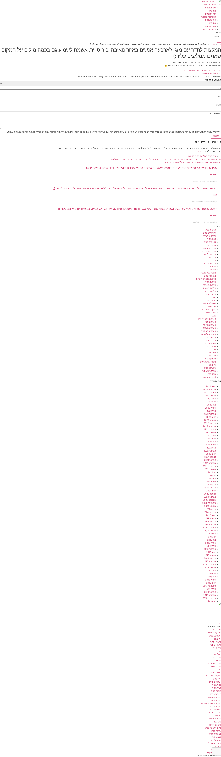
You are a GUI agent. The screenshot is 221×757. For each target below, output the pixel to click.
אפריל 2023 (210, 408)
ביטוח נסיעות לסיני (208, 361)
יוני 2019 (212, 536)
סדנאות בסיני (210, 263)
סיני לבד (212, 257)
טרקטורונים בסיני (208, 309)
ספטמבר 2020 (209, 503)
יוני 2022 (212, 438)
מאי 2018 (211, 576)
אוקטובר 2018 (209, 561)
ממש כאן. (198, 151)
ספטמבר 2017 (209, 586)
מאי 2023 (211, 404)
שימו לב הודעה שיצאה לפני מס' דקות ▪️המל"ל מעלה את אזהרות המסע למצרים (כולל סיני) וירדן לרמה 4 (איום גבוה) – (150, 167)
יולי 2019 (212, 533)
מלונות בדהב (210, 291)
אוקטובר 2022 (209, 426)
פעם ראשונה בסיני (208, 251)
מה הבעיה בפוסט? (213, 80)
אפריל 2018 (210, 579)
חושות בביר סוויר (208, 331)
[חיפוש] (219, 41)
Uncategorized (209, 377)
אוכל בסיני (211, 374)
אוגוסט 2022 (210, 432)
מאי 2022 (211, 441)
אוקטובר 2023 (209, 389)
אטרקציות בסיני (209, 371)
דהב (214, 349)
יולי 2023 (212, 398)
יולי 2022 (212, 435)
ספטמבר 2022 (209, 429)
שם (219, 88)
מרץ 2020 (211, 509)
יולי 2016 (212, 601)
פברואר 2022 (209, 450)
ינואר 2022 (211, 454)
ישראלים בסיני (209, 303)
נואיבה (212, 44)
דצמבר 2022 (210, 420)
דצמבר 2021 (210, 457)
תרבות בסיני (210, 229)
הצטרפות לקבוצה (208, 17)
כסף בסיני (211, 300)
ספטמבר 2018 (209, 564)
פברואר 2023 (209, 414)
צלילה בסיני (211, 245)
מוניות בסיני (211, 294)
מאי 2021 (211, 478)
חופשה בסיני (210, 337)
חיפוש (218, 32)
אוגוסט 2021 (210, 469)
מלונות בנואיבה (209, 285)
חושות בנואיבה (209, 325)
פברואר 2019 (210, 549)
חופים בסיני (211, 340)
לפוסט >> (213, 174)
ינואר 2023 (211, 417)
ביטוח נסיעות (215, 642)
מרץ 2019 (211, 546)
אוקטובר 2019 (209, 524)
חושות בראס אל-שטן (207, 318)
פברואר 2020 (209, 512)
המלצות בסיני (201, 156)
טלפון (218, 105)
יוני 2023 (212, 401)
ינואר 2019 (211, 552)
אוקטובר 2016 (209, 595)
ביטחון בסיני (210, 358)
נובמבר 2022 (210, 423)
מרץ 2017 (211, 589)
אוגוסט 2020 (210, 506)
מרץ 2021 (211, 484)
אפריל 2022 (210, 444)
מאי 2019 (211, 540)
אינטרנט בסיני (210, 368)
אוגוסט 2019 (210, 530)
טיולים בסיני (211, 312)
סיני (219, 44)
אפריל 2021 (210, 481)
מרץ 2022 (211, 447)
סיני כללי (212, 260)
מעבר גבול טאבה (208, 272)
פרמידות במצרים (208, 248)
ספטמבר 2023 (209, 392)
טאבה (213, 315)
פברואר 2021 (210, 487)
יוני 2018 (212, 573)
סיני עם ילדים (210, 254)
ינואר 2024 (211, 386)
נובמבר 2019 (210, 521)
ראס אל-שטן (215, 740)
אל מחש (212, 365)
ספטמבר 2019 (209, 527)
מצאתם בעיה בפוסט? (211, 73)
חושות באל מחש (208, 334)
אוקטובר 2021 (209, 463)
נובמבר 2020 (210, 497)
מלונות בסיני (210, 282)
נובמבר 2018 (210, 558)
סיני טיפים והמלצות (212, 4)
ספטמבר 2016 (209, 598)
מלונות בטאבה (209, 288)
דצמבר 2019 (210, 518)
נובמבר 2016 (210, 592)
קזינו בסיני (211, 239)
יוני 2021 (212, 475)
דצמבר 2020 (210, 493)
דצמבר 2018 (210, 555)
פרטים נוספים (215, 113)
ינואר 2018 (211, 583)
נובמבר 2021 (210, 460)
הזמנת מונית (210, 7)
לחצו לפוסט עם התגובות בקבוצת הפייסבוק (202, 70)
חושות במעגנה (209, 328)
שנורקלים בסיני (209, 233)
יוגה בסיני (212, 306)
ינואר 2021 (211, 490)
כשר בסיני (211, 297)
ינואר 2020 (211, 515)
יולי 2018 (212, 570)
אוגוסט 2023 (210, 395)
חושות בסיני (210, 322)
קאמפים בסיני (210, 242)
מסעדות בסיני (210, 276)
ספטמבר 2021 (209, 466)
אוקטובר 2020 (209, 500)
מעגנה (213, 269)
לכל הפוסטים (210, 14)
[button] (110, 73)
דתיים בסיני (211, 346)
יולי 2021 (212, 472)
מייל (219, 97)
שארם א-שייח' (209, 236)
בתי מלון (212, 10)
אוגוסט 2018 (210, 567)
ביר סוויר (212, 156)
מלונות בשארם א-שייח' (206, 279)
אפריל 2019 (210, 543)
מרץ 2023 (211, 411)
